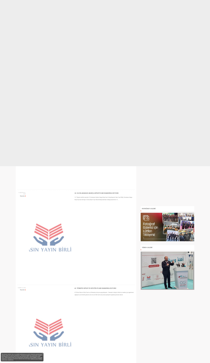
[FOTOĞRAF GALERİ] (167, 227)
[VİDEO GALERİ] (167, 271)
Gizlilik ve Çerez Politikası (36, 358)
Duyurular (22, 196)
